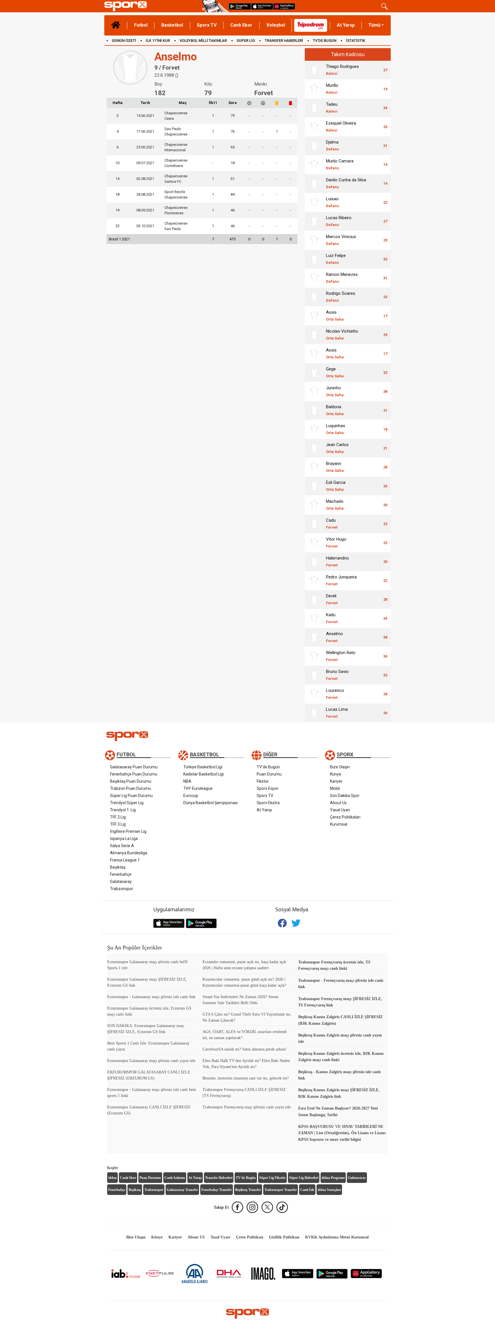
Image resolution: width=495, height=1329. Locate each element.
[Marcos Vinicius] (314, 240)
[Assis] (314, 316)
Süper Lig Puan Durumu (131, 795)
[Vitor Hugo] (314, 542)
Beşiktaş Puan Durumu (130, 781)
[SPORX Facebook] (237, 1207)
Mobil (335, 788)
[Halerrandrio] (314, 561)
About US (196, 1237)
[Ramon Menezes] (314, 278)
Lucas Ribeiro (338, 221)
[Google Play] (332, 1273)
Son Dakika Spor (345, 795)
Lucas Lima (337, 713)
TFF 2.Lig (118, 817)
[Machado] (314, 505)
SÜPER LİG (246, 40)
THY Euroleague (198, 788)
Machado (335, 505)
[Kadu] (314, 618)
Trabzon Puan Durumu (130, 788)
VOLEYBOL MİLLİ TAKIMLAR (203, 40)
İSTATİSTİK (355, 40)
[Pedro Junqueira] (314, 580)
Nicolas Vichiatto (342, 334)
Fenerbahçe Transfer (216, 1190)
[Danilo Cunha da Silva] (314, 183)
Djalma (332, 145)
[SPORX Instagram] (252, 1207)
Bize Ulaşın (340, 767)
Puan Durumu (269, 774)
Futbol (141, 25)
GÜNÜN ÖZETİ (124, 40)
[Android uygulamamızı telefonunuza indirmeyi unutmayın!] (240, 6)
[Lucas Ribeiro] (314, 221)
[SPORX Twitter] (267, 1207)
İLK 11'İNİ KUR (158, 40)
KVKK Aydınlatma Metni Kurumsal (337, 1237)
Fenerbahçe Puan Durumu (133, 774)
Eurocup (190, 795)
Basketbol (172, 25)
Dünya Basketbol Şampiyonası (210, 802)
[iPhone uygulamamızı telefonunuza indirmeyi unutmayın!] (262, 6)
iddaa (112, 1178)
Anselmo (334, 637)
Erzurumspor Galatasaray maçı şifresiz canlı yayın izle (151, 1061)
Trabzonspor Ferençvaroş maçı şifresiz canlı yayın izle (247, 1107)
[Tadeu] (314, 108)
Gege (335, 372)
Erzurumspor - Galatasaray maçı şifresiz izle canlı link (151, 997)
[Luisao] (314, 202)
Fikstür (263, 781)
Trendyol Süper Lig (127, 802)
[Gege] (314, 372)
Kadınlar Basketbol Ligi (203, 774)
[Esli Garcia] (314, 486)
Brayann (335, 467)
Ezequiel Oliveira (341, 126)
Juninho (335, 391)
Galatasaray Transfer (182, 1190)
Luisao (332, 202)
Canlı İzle (307, 1190)
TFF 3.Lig (118, 824)
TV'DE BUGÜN (324, 40)
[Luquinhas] (314, 429)
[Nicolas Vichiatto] (314, 334)
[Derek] (314, 599)
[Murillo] (314, 89)
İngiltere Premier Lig (128, 831)
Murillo (332, 89)
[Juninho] (314, 391)
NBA (187, 781)
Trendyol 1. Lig (123, 810)
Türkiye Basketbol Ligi (202, 767)
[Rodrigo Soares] (314, 297)
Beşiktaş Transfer (248, 1190)
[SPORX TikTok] (282, 1207)
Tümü (374, 25)
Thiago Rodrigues (342, 70)
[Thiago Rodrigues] (314, 70)
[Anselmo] (314, 637)
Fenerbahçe (120, 874)
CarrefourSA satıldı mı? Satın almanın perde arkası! (245, 1049)
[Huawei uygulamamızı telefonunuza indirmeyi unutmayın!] (284, 6)
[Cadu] (314, 524)
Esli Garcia (335, 486)
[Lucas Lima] (314, 713)
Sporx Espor (267, 788)
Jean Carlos (337, 448)
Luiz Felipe (336, 259)
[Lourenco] (314, 694)
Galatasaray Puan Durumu (134, 767)
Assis (335, 315)
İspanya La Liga (124, 838)
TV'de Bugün (268, 767)
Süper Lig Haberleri (303, 1178)
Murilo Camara (339, 164)
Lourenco (335, 694)
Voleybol (275, 25)
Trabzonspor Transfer (280, 1190)
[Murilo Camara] (314, 164)
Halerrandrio (337, 561)
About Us (338, 802)
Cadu (331, 523)
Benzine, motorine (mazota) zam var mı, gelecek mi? (246, 1078)
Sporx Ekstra (268, 802)
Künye (335, 774)
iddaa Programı (333, 1178)
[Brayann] (314, 467)
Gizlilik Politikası (284, 1237)
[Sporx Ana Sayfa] (152, 6)
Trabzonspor (121, 888)
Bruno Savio (337, 675)
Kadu (331, 618)
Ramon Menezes (342, 278)
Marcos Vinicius (341, 240)
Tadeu (331, 107)
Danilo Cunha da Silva (346, 183)
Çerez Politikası (249, 1237)
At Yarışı (346, 25)
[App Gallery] (366, 1273)
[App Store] (297, 1273)
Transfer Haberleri (218, 1178)
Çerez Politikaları (345, 817)
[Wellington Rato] (314, 656)
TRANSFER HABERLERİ (284, 40)
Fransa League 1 (125, 860)
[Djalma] (314, 145)
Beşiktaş (117, 867)
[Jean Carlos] (314, 448)
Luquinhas (335, 429)
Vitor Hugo (336, 542)
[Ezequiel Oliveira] (314, 126)
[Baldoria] (314, 410)
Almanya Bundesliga (128, 853)
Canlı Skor (241, 25)
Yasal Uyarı (340, 810)
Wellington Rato (340, 656)
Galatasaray (121, 881)
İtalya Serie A (122, 845)
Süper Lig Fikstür (272, 1178)
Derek (331, 599)
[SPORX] (247, 1313)
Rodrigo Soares (340, 297)
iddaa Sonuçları (329, 1190)
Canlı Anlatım (174, 1178)
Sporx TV (207, 25)
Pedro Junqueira (341, 580)
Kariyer (336, 781)
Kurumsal (338, 824)
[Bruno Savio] (314, 675)
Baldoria (335, 410)
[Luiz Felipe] (314, 259)
